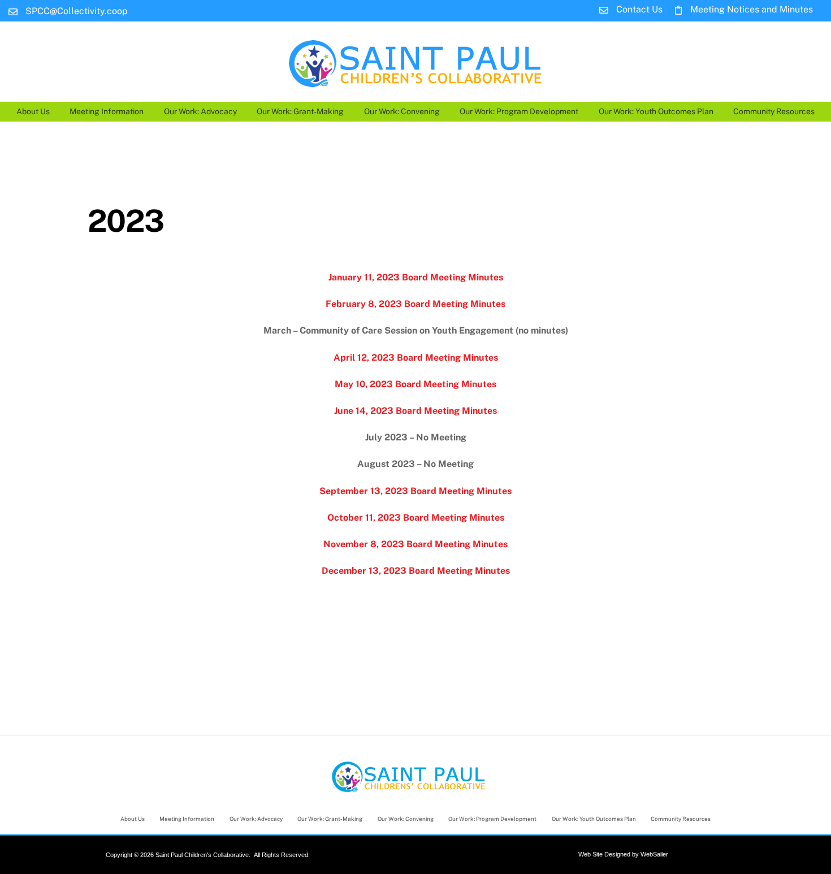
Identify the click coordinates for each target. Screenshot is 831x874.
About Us (33, 111)
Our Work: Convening (402, 111)
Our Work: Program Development (519, 111)
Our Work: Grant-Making (300, 111)
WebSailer (654, 854)
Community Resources (774, 111)
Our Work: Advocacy (200, 111)
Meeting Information (107, 111)
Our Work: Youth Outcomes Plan (656, 111)
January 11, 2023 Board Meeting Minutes (415, 277)
